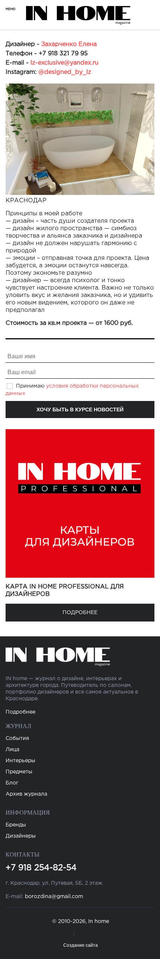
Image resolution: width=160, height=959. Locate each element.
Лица (12, 749)
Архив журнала (26, 794)
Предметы (19, 772)
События (17, 738)
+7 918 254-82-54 (41, 868)
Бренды (16, 825)
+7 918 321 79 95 (63, 53)
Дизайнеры (21, 836)
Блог (12, 783)
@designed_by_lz (64, 72)
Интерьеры (20, 761)
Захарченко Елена (69, 44)
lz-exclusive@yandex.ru (65, 63)
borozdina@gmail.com (54, 896)
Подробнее (80, 612)
